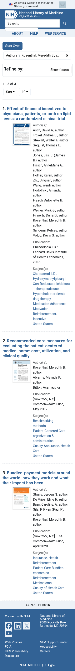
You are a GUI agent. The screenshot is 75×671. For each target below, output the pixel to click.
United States (43, 324)
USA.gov (49, 665)
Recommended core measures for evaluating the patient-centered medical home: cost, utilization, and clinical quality (37, 348)
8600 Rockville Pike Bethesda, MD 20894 (54, 624)
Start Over (12, 46)
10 (26, 92)
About (17, 33)
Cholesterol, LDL (45, 274)
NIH (30, 665)
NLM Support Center (54, 642)
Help (34, 33)
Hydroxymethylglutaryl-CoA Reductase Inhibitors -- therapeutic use (51, 284)
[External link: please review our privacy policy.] (8, 626)
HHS (38, 665)
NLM (23, 665)
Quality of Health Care (49, 588)
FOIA (8, 646)
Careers (45, 651)
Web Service (55, 33)
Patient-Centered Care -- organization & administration (51, 436)
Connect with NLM (17, 616)
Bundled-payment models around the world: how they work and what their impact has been (36, 477)
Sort (9, 92)
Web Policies (13, 642)
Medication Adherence (49, 304)
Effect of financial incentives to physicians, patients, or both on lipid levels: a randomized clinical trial (36, 113)
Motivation (40, 309)
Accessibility (48, 646)
